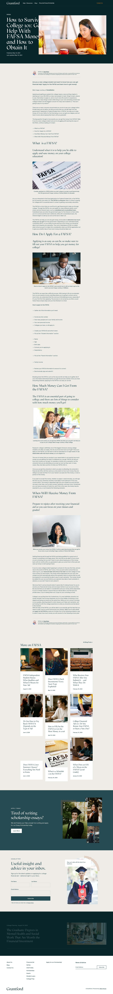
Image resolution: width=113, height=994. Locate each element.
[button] (28, 3)
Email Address (15, 889)
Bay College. (69, 442)
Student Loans (30, 976)
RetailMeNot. (51, 90)
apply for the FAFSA (41, 611)
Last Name (34, 881)
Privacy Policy (30, 902)
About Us (9, 962)
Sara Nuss (46, 71)
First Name (14, 881)
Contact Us (10, 968)
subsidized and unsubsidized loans (65, 210)
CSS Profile (29, 968)
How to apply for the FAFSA (41, 305)
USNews (66, 288)
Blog (8, 965)
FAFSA (9, 14)
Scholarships (30, 970)
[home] (13, 3)
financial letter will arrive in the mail (54, 571)
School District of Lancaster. (67, 193)
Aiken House (103, 988)
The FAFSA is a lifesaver (58, 200)
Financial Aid (30, 962)
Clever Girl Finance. (69, 551)
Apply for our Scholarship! (54, 962)
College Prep (30, 979)
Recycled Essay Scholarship (46, 3)
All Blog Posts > (88, 642)
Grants (28, 973)
